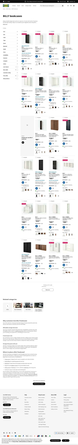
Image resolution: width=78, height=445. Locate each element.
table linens (26, 367)
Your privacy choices (55, 440)
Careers (52, 399)
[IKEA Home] (6, 5)
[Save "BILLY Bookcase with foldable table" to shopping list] (26, 227)
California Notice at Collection (25, 441)
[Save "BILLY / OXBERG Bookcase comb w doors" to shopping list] (39, 266)
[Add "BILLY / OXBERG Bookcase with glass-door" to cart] (64, 227)
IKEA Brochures (41, 409)
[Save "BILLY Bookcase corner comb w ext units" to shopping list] (53, 100)
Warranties (27, 411)
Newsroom (53, 402)
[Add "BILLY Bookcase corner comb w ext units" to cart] (50, 100)
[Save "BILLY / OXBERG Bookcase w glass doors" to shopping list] (39, 188)
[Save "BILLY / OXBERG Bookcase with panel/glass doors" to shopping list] (53, 188)
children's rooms (14, 365)
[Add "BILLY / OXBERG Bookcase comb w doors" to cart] (36, 266)
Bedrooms (7, 363)
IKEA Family (40, 402)
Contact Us (27, 404)
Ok (65, 440)
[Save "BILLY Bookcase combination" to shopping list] (67, 182)
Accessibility (66, 408)
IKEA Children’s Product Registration (68, 405)
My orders (27, 402)
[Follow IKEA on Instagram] (7, 433)
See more (5, 402)
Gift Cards (40, 416)
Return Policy (27, 409)
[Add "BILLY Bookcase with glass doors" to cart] (64, 143)
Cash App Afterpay (42, 424)
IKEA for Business (41, 404)
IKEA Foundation (54, 406)
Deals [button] (22, 5)
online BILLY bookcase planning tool (27, 375)
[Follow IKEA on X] (12, 433)
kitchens (13, 367)
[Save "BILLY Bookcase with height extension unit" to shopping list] (67, 57)
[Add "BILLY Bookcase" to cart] (23, 61)
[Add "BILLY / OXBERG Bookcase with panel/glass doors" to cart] (50, 188)
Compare (25, 31)
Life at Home (53, 404)
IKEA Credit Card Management (41, 419)
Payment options (41, 413)
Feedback (26, 413)
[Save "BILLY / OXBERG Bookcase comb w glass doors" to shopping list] (26, 271)
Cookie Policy (37, 441)
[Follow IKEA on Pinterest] (10, 433)
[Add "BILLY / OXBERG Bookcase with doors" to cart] (36, 105)
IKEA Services (41, 399)
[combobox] (50, 5)
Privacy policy (66, 399)
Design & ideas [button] (28, 5)
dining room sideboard (32, 374)
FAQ (25, 399)
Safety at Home (54, 409)
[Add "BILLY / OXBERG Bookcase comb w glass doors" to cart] (23, 271)
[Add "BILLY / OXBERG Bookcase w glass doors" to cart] (36, 188)
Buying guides (41, 411)
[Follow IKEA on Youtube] (15, 433)
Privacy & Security (67, 397)
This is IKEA (53, 397)
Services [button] (34, 5)
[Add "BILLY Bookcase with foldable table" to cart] (23, 227)
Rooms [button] (18, 5)
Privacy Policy (15, 441)
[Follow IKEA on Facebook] (4, 433)
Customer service (28, 397)
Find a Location (41, 397)
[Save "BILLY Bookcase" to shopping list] (26, 61)
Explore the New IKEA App (43, 426)
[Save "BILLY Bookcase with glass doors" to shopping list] (67, 143)
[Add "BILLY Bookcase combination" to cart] (64, 182)
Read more (5, 24)
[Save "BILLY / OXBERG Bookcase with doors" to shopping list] (39, 105)
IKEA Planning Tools (42, 406)
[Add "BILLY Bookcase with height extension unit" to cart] (64, 57)
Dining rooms (7, 367)
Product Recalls (28, 406)
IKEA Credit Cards (41, 422)
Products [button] (14, 5)
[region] (39, 440)
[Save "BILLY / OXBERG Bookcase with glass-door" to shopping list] (67, 227)
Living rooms (7, 359)
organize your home (19, 331)
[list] (39, 307)
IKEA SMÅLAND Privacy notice (68, 411)
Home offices (7, 361)
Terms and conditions (68, 402)
